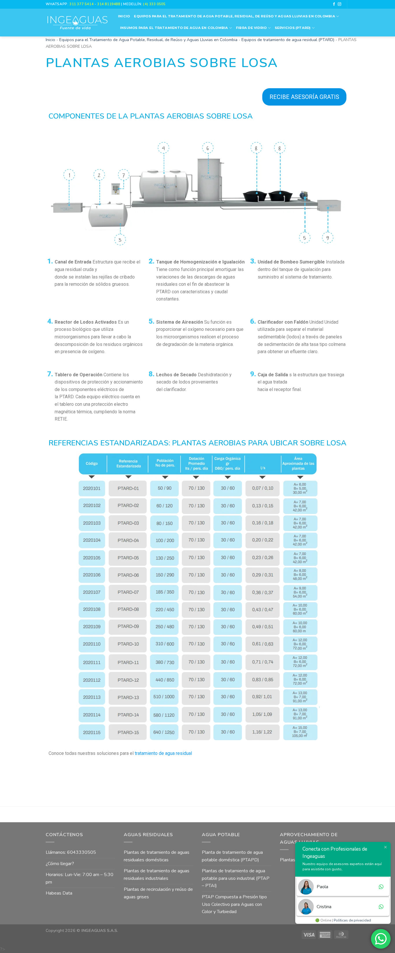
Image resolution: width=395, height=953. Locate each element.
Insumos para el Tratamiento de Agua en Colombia (174, 28)
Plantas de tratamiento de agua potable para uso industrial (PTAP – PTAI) (236, 878)
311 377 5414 (82, 4)
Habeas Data (59, 893)
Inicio (124, 16)
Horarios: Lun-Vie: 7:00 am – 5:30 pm (79, 878)
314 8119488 (108, 4)
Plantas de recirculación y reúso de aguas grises (158, 893)
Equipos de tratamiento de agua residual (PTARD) (287, 40)
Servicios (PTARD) (293, 28)
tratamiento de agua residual (163, 753)
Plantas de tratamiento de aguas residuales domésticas (156, 856)
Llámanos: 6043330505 (71, 852)
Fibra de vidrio (251, 28)
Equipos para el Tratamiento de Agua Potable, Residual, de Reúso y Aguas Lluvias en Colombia (234, 16)
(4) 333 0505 (154, 4)
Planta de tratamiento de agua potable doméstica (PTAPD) (232, 856)
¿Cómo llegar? (60, 863)
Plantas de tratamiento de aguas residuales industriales (156, 875)
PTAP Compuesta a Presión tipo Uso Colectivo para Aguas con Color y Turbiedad (234, 904)
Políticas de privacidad (352, 920)
